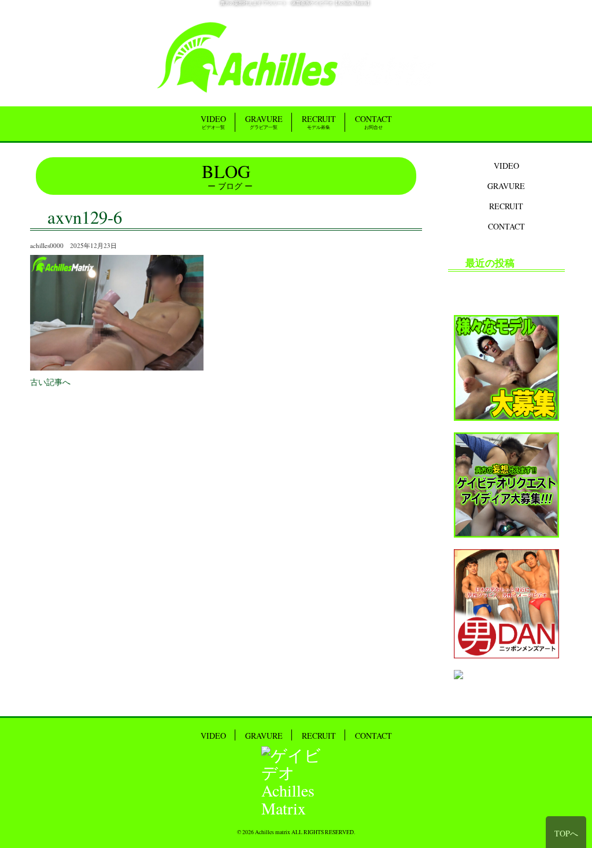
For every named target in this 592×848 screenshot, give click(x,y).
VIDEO (213, 121)
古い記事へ (50, 381)
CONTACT (373, 121)
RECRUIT (319, 121)
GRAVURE (264, 121)
